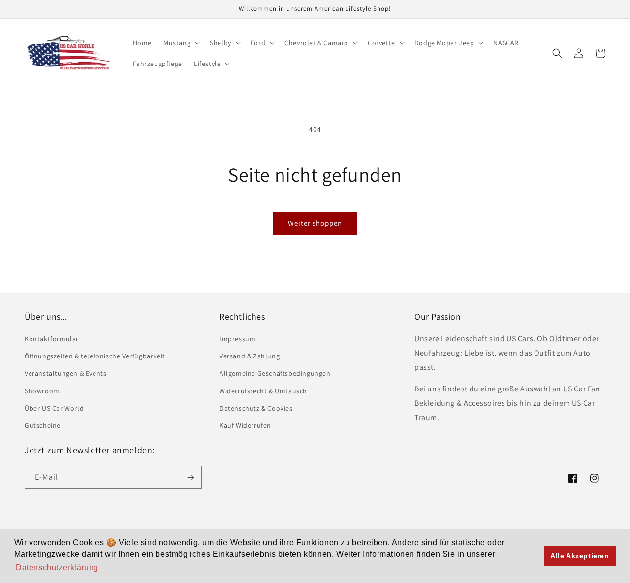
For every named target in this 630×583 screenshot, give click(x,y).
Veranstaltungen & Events (65, 373)
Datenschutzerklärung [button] (57, 567)
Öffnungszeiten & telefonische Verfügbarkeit (95, 356)
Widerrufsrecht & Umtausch (263, 391)
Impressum (237, 338)
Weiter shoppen (315, 222)
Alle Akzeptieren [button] (579, 556)
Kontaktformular (52, 338)
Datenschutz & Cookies (256, 408)
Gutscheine (43, 425)
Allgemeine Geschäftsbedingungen (275, 373)
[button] (181, 42)
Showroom (42, 391)
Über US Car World (54, 408)
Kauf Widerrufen (245, 425)
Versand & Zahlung (250, 356)
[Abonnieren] (190, 477)
